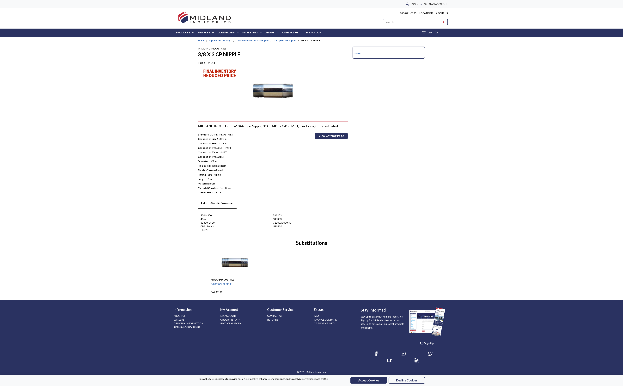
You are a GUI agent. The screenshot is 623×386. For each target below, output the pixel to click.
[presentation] (217, 204)
